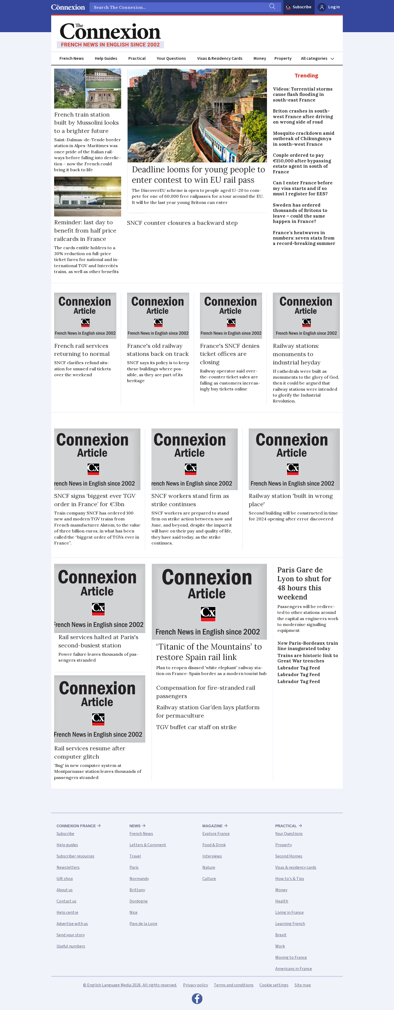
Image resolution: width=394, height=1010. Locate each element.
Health (281, 901)
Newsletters (68, 867)
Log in (334, 7)
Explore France (216, 834)
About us (65, 890)
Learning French (290, 924)
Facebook (197, 1000)
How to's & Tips (289, 879)
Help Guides (106, 58)
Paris (134, 867)
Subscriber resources (75, 856)
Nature (208, 867)
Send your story (71, 935)
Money (260, 58)
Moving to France (291, 957)
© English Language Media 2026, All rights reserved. (130, 985)
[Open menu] (320, 58)
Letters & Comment (147, 845)
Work (280, 946)
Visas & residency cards (295, 867)
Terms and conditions (234, 985)
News (134, 826)
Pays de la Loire (143, 924)
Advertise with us (72, 924)
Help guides (67, 845)
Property (283, 58)
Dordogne (138, 901)
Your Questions (171, 58)
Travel (135, 856)
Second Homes (288, 856)
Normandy (139, 879)
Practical (137, 58)
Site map (303, 985)
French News (72, 58)
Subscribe (302, 7)
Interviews (212, 856)
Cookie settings (273, 985)
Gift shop (65, 879)
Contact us (66, 901)
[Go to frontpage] (110, 36)
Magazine (212, 826)
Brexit (281, 935)
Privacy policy (195, 985)
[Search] (271, 7)
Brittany (137, 890)
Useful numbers (71, 946)
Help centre (67, 912)
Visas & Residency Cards (219, 58)
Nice (133, 912)
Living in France (289, 912)
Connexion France (76, 826)
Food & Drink (214, 845)
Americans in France (293, 969)
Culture (209, 879)
